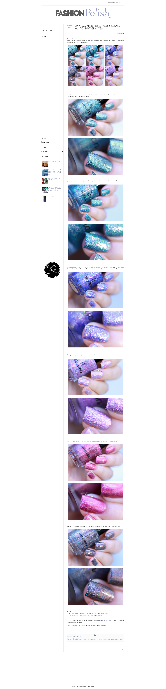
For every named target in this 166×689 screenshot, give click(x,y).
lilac (104, 639)
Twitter (47, 2)
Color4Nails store (106, 620)
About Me (67, 21)
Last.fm (65, 2)
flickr (50, 2)
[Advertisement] (52, 107)
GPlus (61, 2)
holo (92, 639)
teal (121, 639)
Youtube (57, 2)
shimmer (117, 639)
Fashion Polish (82, 686)
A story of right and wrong (54, 161)
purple (112, 639)
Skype (68, 2)
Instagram (54, 2)
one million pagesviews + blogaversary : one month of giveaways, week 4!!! (54, 189)
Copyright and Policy (86, 21)
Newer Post (68, 649)
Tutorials (105, 21)
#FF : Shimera (51, 196)
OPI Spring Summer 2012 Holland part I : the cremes (54, 179)
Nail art (97, 21)
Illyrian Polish (98, 639)
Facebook (43, 2)
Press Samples (119, 33)
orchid (108, 639)
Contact (75, 21)
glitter (81, 639)
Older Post (122, 649)
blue (73, 639)
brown (77, 639)
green (85, 639)
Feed (72, 2)
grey (89, 639)
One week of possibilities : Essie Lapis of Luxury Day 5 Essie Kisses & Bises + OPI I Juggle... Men (55, 172)
